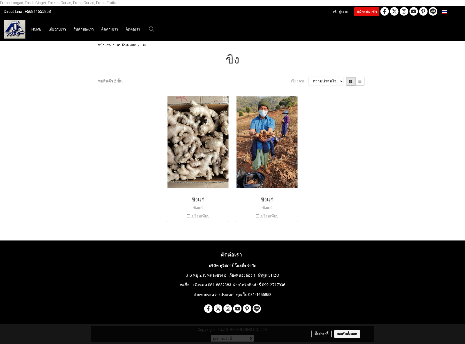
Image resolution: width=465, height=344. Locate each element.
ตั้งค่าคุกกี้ (321, 334)
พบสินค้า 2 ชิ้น (110, 81)
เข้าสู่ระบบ (341, 11)
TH (450, 11)
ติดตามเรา (109, 29)
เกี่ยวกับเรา (57, 29)
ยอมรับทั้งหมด (347, 334)
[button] (151, 29)
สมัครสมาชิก (367, 11)
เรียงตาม (300, 81)
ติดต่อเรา (132, 29)
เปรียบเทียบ (200, 216)
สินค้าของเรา (83, 29)
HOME (36, 29)
